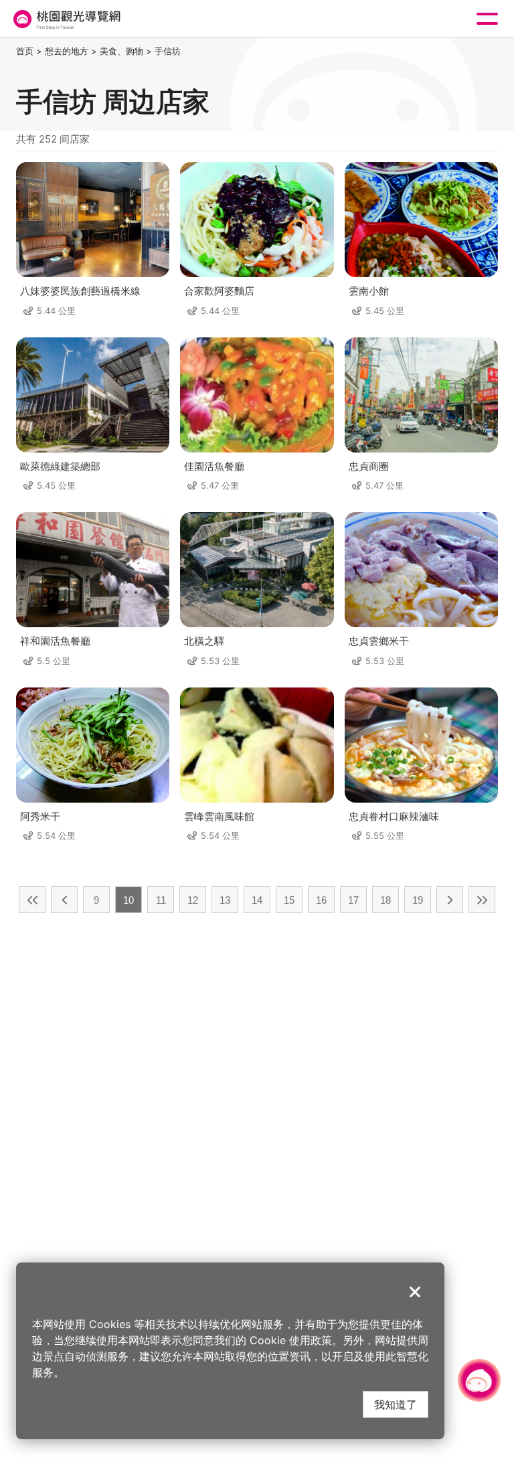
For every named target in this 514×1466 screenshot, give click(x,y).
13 (225, 900)
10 (128, 900)
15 (289, 900)
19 (417, 900)
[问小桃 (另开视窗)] (479, 1380)
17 (353, 900)
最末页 (481, 899)
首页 (24, 51)
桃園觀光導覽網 (65, 19)
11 (161, 900)
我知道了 (395, 1404)
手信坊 (168, 51)
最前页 (32, 899)
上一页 (64, 899)
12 (192, 900)
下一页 (449, 899)
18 (385, 900)
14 (257, 900)
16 (321, 900)
